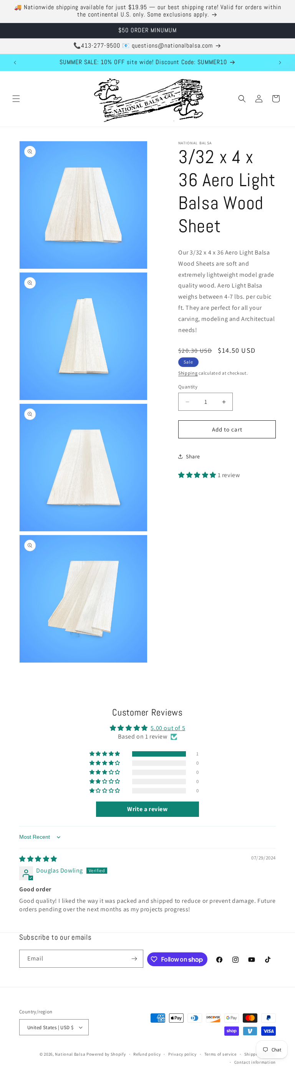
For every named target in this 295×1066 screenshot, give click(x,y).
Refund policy (147, 1054)
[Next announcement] (280, 62)
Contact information (255, 1062)
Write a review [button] (147, 809)
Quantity (187, 386)
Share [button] (193, 456)
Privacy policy (182, 1054)
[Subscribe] (134, 959)
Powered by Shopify (106, 1054)
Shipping (188, 373)
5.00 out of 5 (168, 728)
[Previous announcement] (15, 62)
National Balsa (70, 1054)
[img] (38, 859)
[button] (16, 98)
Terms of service (220, 1054)
